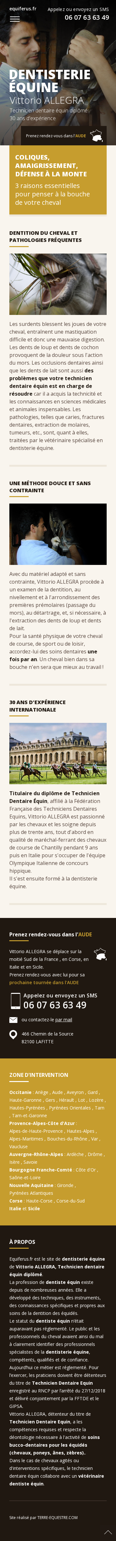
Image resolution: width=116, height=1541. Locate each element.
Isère (14, 1162)
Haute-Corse (39, 1201)
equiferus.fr (22, 8)
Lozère (96, 1100)
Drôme (95, 1154)
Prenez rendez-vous (56, 136)
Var (94, 1139)
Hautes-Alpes (80, 1131)
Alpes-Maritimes (26, 1139)
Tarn (99, 1108)
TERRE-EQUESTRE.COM (57, 1517)
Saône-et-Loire (25, 1177)
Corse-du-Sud (70, 1201)
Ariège (41, 1092)
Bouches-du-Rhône (67, 1139)
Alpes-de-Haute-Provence (36, 1131)
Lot (81, 1100)
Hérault (66, 1100)
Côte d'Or (86, 1170)
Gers (50, 1100)
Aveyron (75, 1092)
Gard (93, 1092)
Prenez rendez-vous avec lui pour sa (47, 978)
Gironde (65, 1185)
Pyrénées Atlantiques (31, 1193)
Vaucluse (18, 1146)
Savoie (30, 1162)
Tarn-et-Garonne (29, 1115)
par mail (63, 1019)
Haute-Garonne (25, 1100)
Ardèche (75, 1154)
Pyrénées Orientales (70, 1108)
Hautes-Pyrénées (27, 1108)
